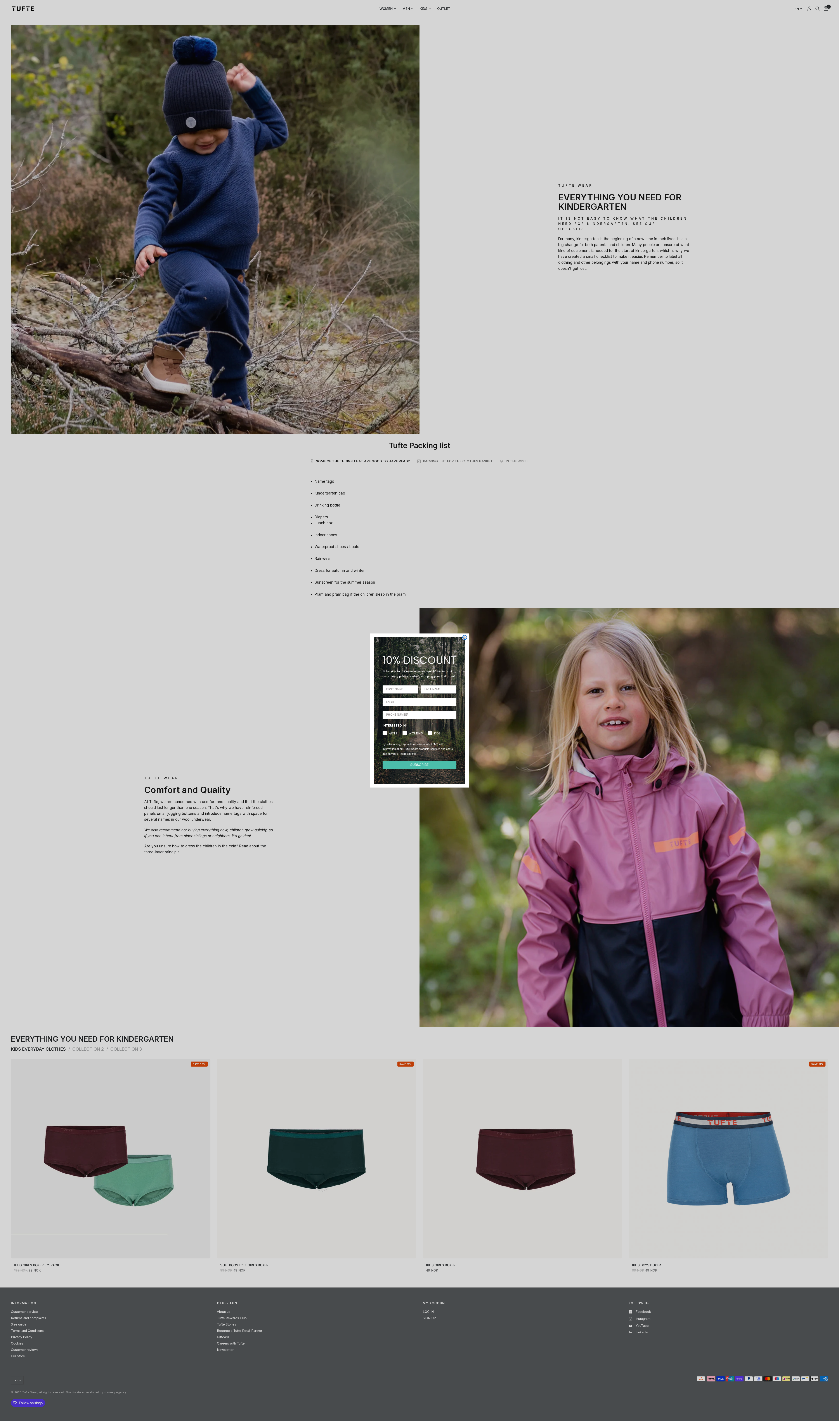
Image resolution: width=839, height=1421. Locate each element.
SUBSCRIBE (419, 764)
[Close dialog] (465, 637)
